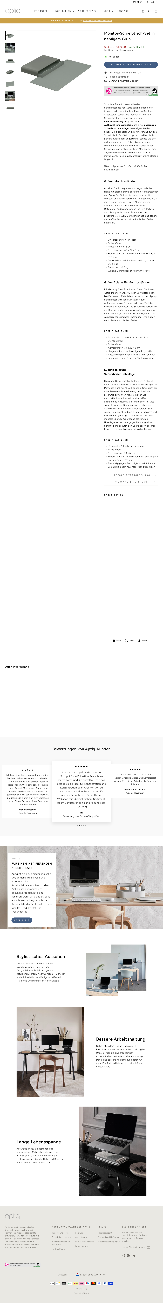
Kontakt (123, 11)
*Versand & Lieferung (131, 482)
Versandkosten (126, 50)
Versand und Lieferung (108, 1237)
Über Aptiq (22, 920)
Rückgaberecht (105, 1233)
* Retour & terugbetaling (131, 475)
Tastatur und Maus (60, 1233)
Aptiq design (81, 1237)
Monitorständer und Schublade (61, 1243)
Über (107, 11)
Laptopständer (58, 1249)
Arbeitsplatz (88, 11)
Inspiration (63, 11)
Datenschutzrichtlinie (84, 1241)
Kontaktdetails (81, 1246)
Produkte (41, 11)
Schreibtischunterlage (61, 1237)
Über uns (79, 1233)
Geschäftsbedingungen (109, 1241)
